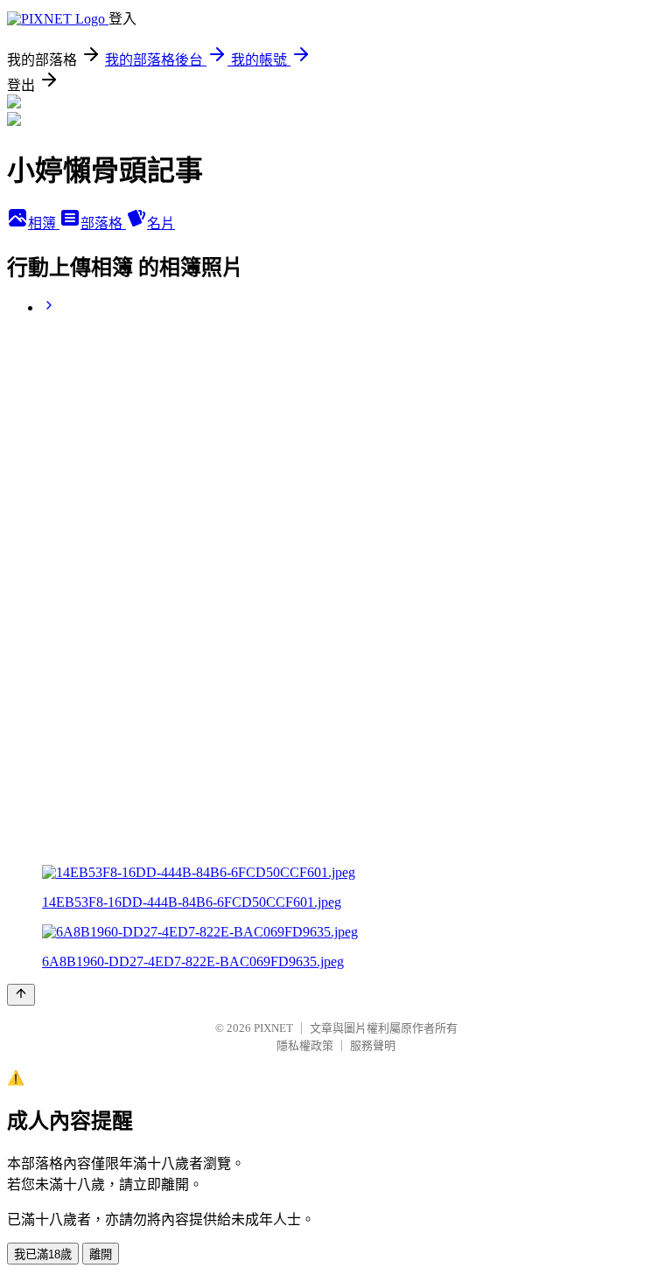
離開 (100, 1254)
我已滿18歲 (43, 1254)
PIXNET (273, 1028)
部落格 (103, 223)
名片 (161, 223)
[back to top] (21, 995)
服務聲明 (373, 1045)
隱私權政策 (304, 1045)
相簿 (44, 223)
